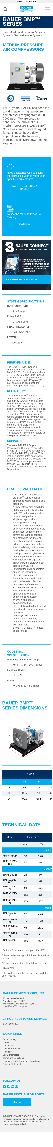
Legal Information (11, 1055)
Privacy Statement (12, 1064)
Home (6, 32)
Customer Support (12, 1048)
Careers (7, 1042)
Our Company (10, 1039)
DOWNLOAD (25, 224)
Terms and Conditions (13, 1058)
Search (5, 9)
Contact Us (8, 1045)
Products (15, 32)
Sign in (17, 1102)
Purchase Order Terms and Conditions (21, 1061)
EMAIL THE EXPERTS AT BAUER (24, 187)
